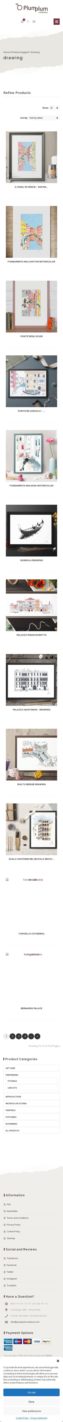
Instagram (12, 1278)
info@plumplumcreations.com (25, 1322)
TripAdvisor (12, 1258)
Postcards (11, 1117)
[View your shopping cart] (22, 21)
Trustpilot (11, 1285)
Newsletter (12, 1211)
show (34, 21)
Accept (31, 1392)
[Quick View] (38, 194)
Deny (31, 1401)
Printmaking (12, 1075)
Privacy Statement (38, 1418)
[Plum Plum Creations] (32, 8)
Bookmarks (11, 1123)
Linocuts (12, 1087)
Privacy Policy (13, 1224)
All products (12, 1130)
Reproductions (13, 1096)
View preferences (31, 1411)
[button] (58, 1361)
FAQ (9, 1204)
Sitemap (11, 1238)
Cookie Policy (22, 1418)
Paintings (10, 1110)
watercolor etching (16, 1103)
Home (6, 52)
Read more (28, 194)
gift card (10, 1068)
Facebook (12, 1265)
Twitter (10, 1271)
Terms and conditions (18, 1217)
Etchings (12, 1081)
